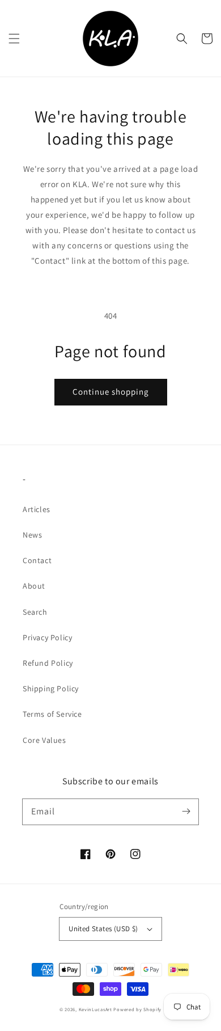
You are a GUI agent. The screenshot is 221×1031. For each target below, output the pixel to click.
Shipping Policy (51, 688)
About (34, 586)
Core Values (44, 740)
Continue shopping (111, 391)
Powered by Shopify (137, 1009)
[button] (14, 38)
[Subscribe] (185, 811)
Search (35, 612)
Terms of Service (52, 714)
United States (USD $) (103, 928)
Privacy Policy (47, 637)
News (32, 535)
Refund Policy (48, 663)
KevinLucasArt (95, 1009)
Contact (37, 560)
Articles (36, 509)
